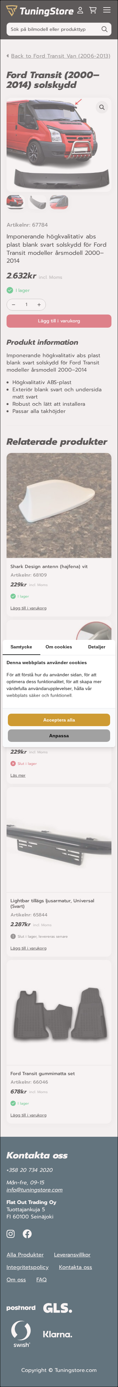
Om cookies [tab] (59, 646)
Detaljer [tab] (96, 646)
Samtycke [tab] (21, 646)
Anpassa (59, 735)
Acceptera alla (59, 720)
